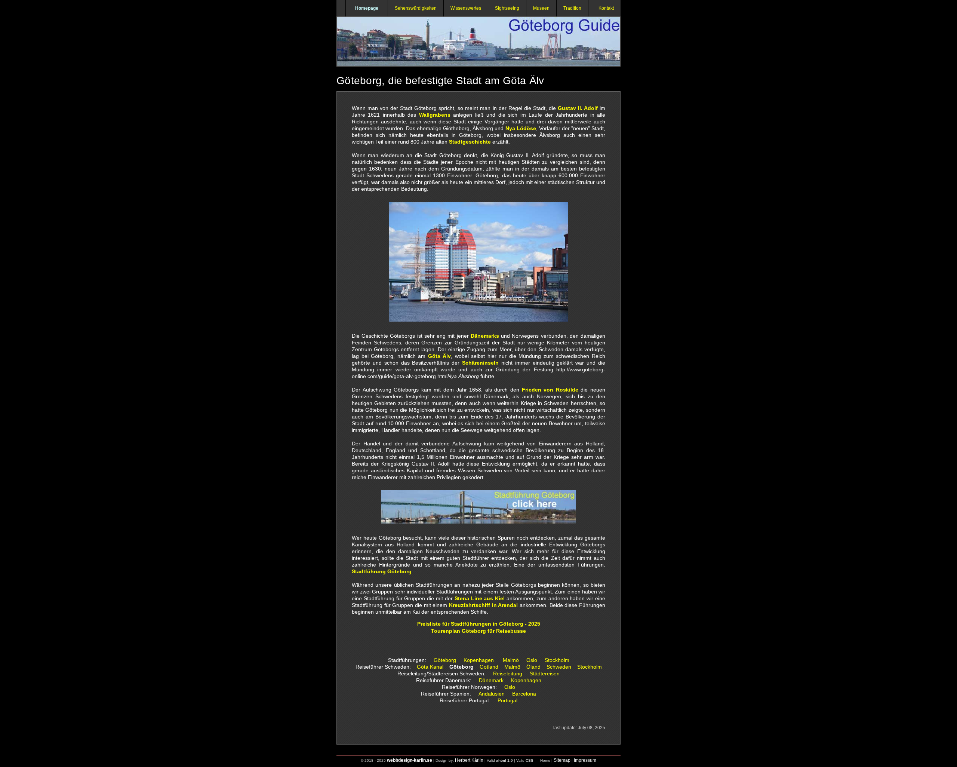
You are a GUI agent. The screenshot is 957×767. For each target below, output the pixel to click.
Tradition (572, 8)
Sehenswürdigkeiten (416, 8)
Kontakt (604, 8)
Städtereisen (545, 674)
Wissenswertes (465, 8)
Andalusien (491, 694)
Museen (541, 8)
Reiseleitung (507, 674)
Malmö (511, 660)
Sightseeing (507, 8)
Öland (533, 667)
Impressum (585, 760)
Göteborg (445, 660)
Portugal (507, 700)
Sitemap (562, 760)
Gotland (489, 667)
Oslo (531, 660)
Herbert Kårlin (469, 760)
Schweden (559, 667)
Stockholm (557, 660)
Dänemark (491, 680)
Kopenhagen (479, 660)
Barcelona (524, 694)
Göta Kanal (430, 667)
